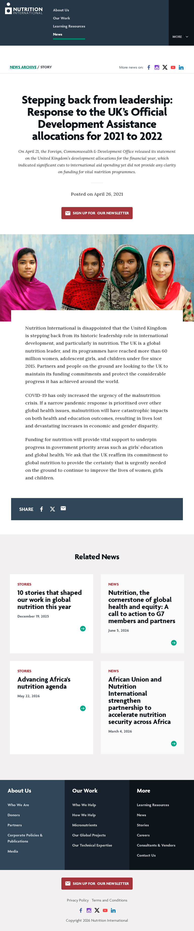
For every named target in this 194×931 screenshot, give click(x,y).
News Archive (23, 67)
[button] (181, 36)
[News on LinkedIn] (181, 67)
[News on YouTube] (173, 67)
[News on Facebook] (149, 67)
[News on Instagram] (157, 67)
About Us (61, 10)
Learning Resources (69, 26)
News (57, 34)
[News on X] (165, 67)
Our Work (61, 18)
